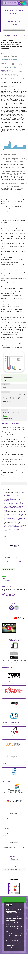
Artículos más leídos (14, 862)
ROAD (20, 694)
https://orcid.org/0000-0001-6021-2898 (9, 59)
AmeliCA (5, 763)
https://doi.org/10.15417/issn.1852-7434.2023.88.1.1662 (14, 78)
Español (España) (6, 580)
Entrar (15, 24)
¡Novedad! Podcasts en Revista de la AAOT (14, 602)
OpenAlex (19, 818)
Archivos (7, 35)
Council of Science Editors (11, 849)
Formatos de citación (9, 405)
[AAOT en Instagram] (10, 595)
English (4, 578)
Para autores (20, 10)
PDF (4, 375)
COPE (23, 847)
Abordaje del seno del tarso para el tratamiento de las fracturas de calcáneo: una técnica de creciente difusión (15, 505)
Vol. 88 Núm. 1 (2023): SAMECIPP (18, 35)
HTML (5, 380)
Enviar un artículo (8, 569)
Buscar (14, 29)
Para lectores (9, 10)
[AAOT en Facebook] (13, 595)
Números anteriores (16, 8)
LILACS (16, 776)
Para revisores (14, 13)
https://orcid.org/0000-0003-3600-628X (9, 75)
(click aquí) (19, 660)
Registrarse (18, 21)
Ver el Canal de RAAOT (7, 622)
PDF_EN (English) (8, 377)
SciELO (23, 735)
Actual (6, 8)
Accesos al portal (14, 866)
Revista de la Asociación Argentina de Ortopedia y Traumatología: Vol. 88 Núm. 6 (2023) (14, 520)
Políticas (7, 18)
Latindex (18, 707)
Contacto (10, 21)
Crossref (18, 794)
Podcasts (15, 18)
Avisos (22, 18)
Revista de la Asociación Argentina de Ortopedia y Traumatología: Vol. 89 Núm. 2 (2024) (14, 529)
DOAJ (17, 748)
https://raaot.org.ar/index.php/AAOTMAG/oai (16, 942)
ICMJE (6, 835)
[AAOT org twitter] (6, 595)
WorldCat (17, 806)
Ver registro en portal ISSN (14, 561)
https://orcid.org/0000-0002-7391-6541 (9, 67)
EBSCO (4, 680)
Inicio (2, 35)
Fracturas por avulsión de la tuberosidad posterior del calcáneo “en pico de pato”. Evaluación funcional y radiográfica (15, 525)
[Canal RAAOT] (3, 595)
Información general (14, 16)
